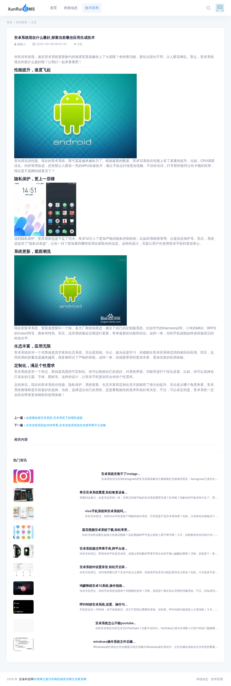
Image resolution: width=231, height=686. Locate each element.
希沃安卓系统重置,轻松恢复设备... (103, 492)
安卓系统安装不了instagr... (120, 474)
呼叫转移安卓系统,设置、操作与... (103, 604)
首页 (9, 22)
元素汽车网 (49, 679)
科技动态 (202, 679)
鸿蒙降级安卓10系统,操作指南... (102, 585)
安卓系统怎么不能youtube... (115, 623)
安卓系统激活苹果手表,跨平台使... (103, 548)
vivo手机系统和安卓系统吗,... (106, 511)
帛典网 (38, 679)
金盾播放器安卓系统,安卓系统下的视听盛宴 (54, 417)
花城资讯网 (64, 679)
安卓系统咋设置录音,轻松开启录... (103, 567)
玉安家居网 (79, 679)
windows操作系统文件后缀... (114, 641)
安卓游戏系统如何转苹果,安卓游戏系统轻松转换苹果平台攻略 (66, 425)
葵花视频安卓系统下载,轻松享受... (106, 530)
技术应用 (21, 22)
